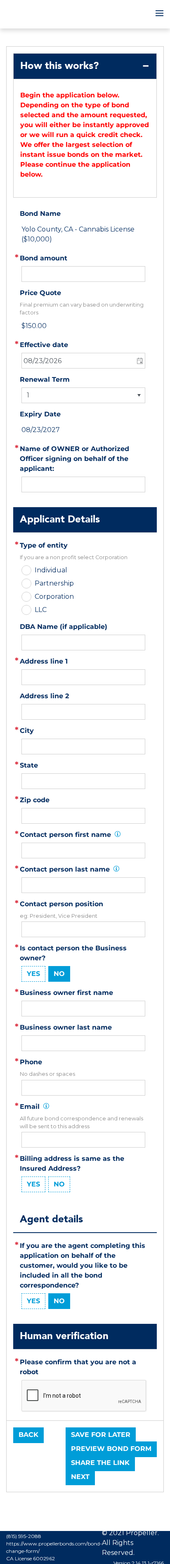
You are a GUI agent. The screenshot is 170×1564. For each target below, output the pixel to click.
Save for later (100, 1435)
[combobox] (83, 360)
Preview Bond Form (111, 1449)
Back (28, 1435)
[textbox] (83, 677)
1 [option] (28, 395)
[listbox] (83, 395)
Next (80, 1477)
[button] (139, 360)
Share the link (100, 1463)
